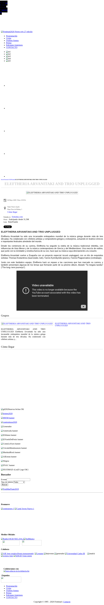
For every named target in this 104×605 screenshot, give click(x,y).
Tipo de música (7, 482)
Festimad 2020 (8, 179)
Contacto (66, 602)
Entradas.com (17, 217)
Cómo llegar (12, 212)
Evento (4, 479)
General (13, 179)
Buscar (4, 485)
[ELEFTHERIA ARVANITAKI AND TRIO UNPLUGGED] (27, 324)
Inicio (2, 179)
